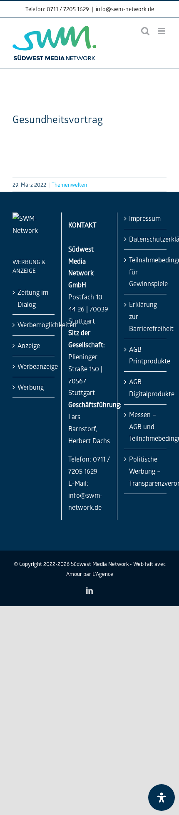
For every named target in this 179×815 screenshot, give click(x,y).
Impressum (145, 218)
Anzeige (28, 345)
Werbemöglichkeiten (33, 324)
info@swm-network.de (125, 9)
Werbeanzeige (33, 366)
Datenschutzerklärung (145, 239)
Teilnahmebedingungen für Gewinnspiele (145, 271)
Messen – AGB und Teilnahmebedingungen (145, 426)
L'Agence (102, 573)
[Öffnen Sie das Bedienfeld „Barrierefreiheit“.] (161, 797)
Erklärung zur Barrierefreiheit (145, 316)
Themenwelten (69, 184)
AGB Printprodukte (145, 355)
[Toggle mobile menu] (162, 31)
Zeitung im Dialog (32, 298)
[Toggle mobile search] (145, 31)
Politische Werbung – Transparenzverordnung (145, 470)
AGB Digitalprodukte (145, 387)
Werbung (30, 387)
